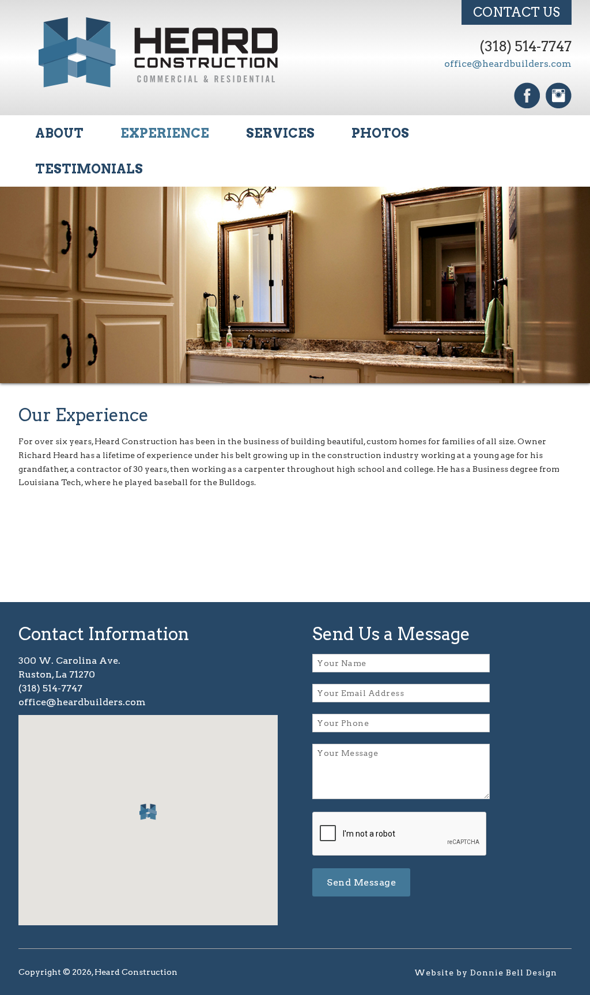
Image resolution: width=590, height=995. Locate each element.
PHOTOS (380, 133)
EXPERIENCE (164, 133)
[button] (148, 812)
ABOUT (59, 133)
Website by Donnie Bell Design (485, 972)
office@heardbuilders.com (508, 63)
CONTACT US (516, 12)
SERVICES (280, 133)
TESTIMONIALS (89, 168)
